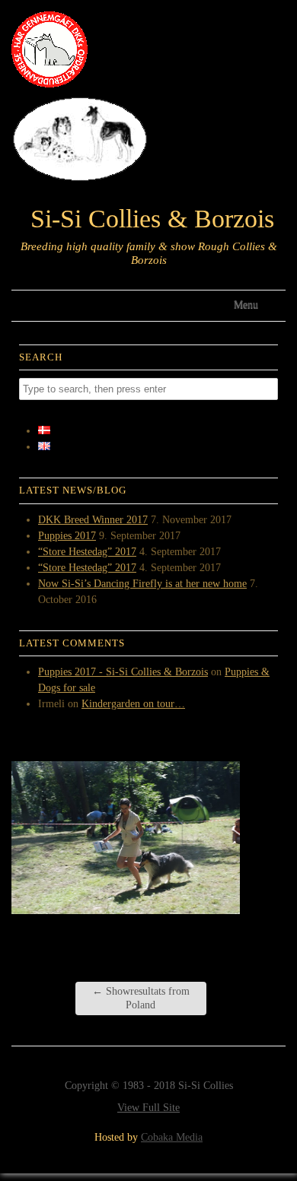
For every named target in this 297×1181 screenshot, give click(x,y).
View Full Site (148, 1107)
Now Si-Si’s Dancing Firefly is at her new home (142, 583)
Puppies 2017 (67, 535)
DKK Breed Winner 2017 (93, 519)
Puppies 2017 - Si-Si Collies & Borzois (123, 672)
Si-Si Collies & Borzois (152, 219)
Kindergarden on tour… (133, 704)
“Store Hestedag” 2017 (87, 551)
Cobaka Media (172, 1137)
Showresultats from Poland (141, 998)
